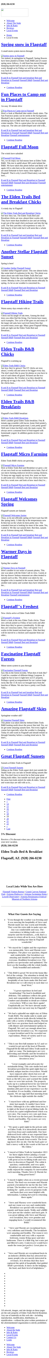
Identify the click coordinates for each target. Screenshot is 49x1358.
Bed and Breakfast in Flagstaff (32, 180)
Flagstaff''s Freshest (19, 606)
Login (9, 1340)
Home (9, 35)
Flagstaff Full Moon (19, 146)
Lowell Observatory (10, 896)
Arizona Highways (15, 894)
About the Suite (13, 1330)
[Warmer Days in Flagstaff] (13, 568)
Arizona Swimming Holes (35, 894)
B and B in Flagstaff (10, 78)
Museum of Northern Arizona (24, 899)
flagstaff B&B (26, 80)
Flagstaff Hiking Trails (22, 301)
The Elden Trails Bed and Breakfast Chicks (21, 199)
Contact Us (11, 1337)
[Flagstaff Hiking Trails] (12, 313)
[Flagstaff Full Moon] (10, 158)
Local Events (12, 30)
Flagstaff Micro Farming (24, 454)
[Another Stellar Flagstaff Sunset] (16, 268)
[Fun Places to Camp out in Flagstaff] (17, 111)
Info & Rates (12, 25)
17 (8, 811)
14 (8, 804)
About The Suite (14, 23)
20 (8, 819)
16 (8, 809)
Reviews (10, 28)
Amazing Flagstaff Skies (23, 708)
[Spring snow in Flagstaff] (12, 56)
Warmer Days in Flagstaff (16, 554)
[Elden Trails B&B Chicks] (13, 365)
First (8, 799)
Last (8, 829)
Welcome (11, 20)
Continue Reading (14, 87)
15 (8, 806)
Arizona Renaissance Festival (33, 896)
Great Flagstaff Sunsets (23, 756)
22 (8, 824)
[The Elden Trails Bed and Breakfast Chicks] (21, 213)
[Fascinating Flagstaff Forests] (14, 670)
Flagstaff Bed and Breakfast (26, 183)
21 (8, 821)
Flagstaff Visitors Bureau (13, 891)
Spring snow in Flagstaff (24, 44)
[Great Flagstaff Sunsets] (12, 767)
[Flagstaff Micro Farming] (12, 465)
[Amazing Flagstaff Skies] (12, 720)
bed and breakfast (26, 78)
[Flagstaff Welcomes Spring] (13, 515)
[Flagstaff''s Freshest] (10, 618)
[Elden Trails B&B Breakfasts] (14, 418)
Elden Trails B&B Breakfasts (17, 404)
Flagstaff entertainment (19, 135)
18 (8, 814)
